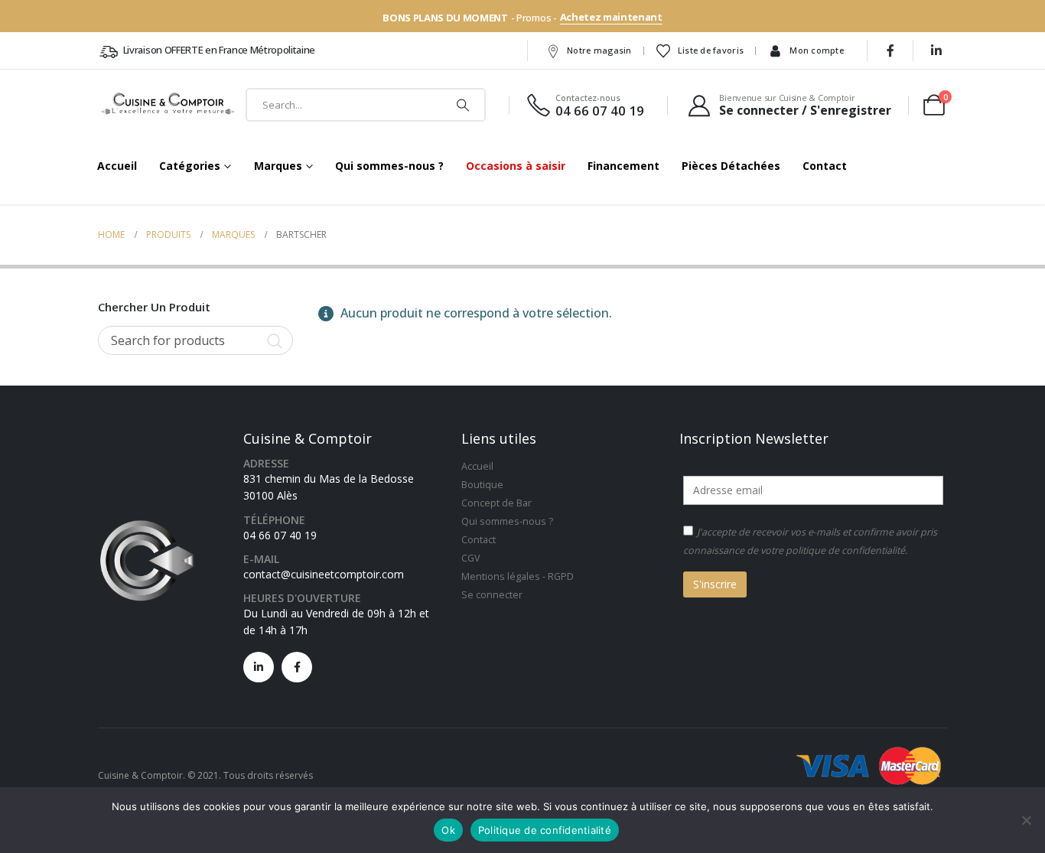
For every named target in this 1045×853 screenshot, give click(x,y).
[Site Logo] (168, 105)
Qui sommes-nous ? (389, 165)
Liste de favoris (711, 50)
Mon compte (816, 50)
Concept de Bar (496, 503)
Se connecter (491, 594)
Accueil (117, 165)
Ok (448, 830)
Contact (824, 165)
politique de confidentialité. (846, 550)
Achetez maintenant (611, 17)
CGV (470, 558)
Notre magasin (599, 50)
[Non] (1026, 820)
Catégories (189, 165)
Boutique (482, 484)
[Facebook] (890, 50)
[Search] (462, 105)
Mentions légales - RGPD (517, 576)
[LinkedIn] (936, 50)
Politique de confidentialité (544, 830)
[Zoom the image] (147, 520)
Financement (623, 165)
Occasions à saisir (515, 165)
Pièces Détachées (731, 165)
